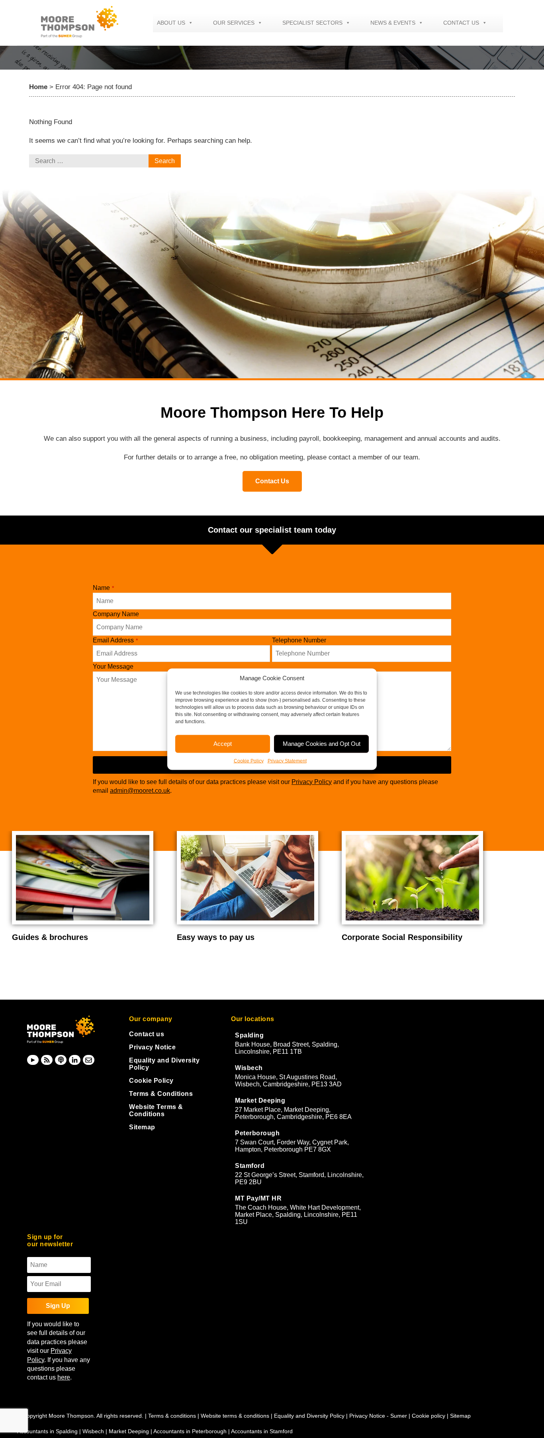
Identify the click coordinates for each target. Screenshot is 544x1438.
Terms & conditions (172, 1416)
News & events (392, 22)
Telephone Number (299, 640)
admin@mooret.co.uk (140, 790)
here (63, 1377)
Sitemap (142, 1127)
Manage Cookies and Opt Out (321, 743)
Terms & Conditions (161, 1093)
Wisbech (249, 1067)
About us (171, 22)
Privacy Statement (287, 760)
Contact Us (272, 481)
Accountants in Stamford (262, 1431)
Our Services (233, 22)
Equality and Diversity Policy (310, 1416)
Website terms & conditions (235, 1416)
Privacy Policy (312, 781)
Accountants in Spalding (47, 1431)
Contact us (461, 22)
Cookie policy (428, 1416)
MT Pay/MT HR (258, 1198)
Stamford (249, 1165)
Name (103, 587)
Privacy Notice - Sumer (378, 1416)
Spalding (249, 1035)
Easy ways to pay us (215, 937)
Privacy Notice (152, 1047)
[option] (88, 886)
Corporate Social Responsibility (402, 937)
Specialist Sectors (312, 22)
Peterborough (257, 1133)
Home (38, 87)
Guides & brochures (50, 937)
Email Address (115, 640)
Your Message (113, 666)
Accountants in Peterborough (190, 1431)
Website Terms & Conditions (156, 1110)
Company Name (116, 614)
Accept (222, 743)
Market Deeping (260, 1100)
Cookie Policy (249, 760)
